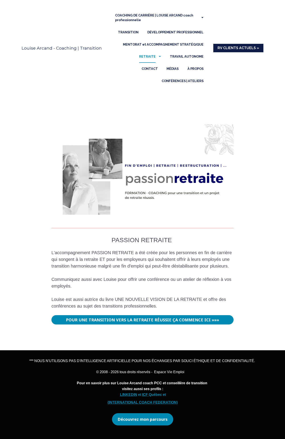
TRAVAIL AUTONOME (187, 56)
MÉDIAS (173, 68)
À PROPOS (195, 68)
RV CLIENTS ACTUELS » (238, 48)
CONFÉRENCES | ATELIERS (183, 81)
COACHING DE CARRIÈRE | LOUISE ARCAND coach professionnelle (154, 17)
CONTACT (150, 68)
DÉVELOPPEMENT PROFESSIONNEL (175, 32)
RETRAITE (147, 56)
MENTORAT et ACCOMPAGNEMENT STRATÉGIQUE (163, 44)
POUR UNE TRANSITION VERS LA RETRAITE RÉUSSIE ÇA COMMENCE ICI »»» (142, 319)
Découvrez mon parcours (143, 419)
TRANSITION (128, 32)
